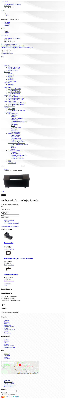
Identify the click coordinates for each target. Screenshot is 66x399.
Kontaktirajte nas (8, 386)
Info (5, 342)
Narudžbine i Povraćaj (10, 385)
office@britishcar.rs (7, 53)
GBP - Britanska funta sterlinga (12, 4)
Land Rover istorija (9, 347)
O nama (6, 339)
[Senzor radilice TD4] (8, 271)
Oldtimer (6, 331)
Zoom (2, 191)
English (6, 15)
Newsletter (7, 358)
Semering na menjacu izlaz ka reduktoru (18, 258)
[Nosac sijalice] (8, 239)
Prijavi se (6, 25)
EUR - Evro (7, 6)
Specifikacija (7, 283)
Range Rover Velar (9, 329)
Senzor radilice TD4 (11, 274)
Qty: (2, 215)
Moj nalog (7, 22)
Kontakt (6, 341)
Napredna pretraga (9, 345)
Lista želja (7, 23)
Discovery (7, 322)
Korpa (6, 357)
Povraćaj (6, 344)
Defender (6, 320)
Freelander (7, 323)
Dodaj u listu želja (9, 249)
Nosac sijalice (8, 243)
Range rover (7, 325)
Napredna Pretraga (9, 383)
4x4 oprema (7, 333)
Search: (3, 166)
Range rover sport (9, 326)
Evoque (6, 328)
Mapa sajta (7, 380)
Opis (5, 285)
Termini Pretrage (8, 382)
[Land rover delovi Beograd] (9, 44)
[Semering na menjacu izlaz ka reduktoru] (8, 255)
